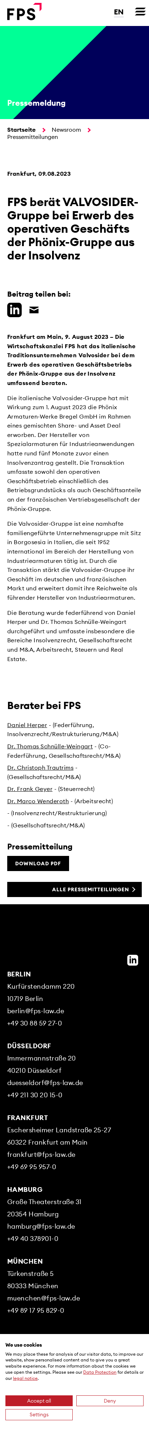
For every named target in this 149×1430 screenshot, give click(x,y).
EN (119, 11)
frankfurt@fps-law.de (41, 1154)
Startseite (21, 129)
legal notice (25, 1378)
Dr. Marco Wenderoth (38, 801)
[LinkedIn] (133, 960)
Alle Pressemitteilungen (90, 889)
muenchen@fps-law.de (43, 1298)
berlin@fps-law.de (35, 1011)
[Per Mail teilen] (32, 309)
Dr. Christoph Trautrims (40, 767)
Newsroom (66, 129)
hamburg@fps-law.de (41, 1226)
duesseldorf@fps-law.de (45, 1083)
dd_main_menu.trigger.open (140, 11)
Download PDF (38, 863)
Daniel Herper (27, 725)
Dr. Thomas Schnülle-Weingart (50, 746)
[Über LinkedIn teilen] (12, 309)
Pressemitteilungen (32, 136)
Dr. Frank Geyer (29, 788)
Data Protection (99, 1372)
